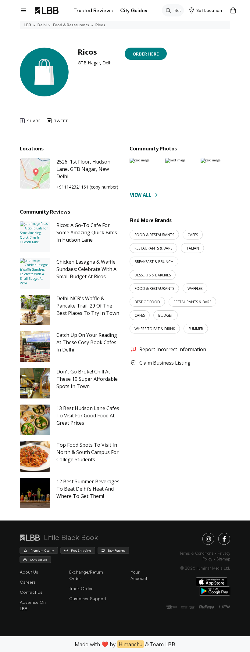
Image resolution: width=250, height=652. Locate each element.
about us (29, 572)
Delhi (42, 25)
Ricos (100, 25)
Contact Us (31, 592)
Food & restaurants (71, 25)
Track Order (81, 588)
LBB (27, 25)
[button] (205, 10)
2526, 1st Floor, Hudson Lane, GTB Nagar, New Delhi (83, 169)
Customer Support (87, 598)
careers (28, 582)
